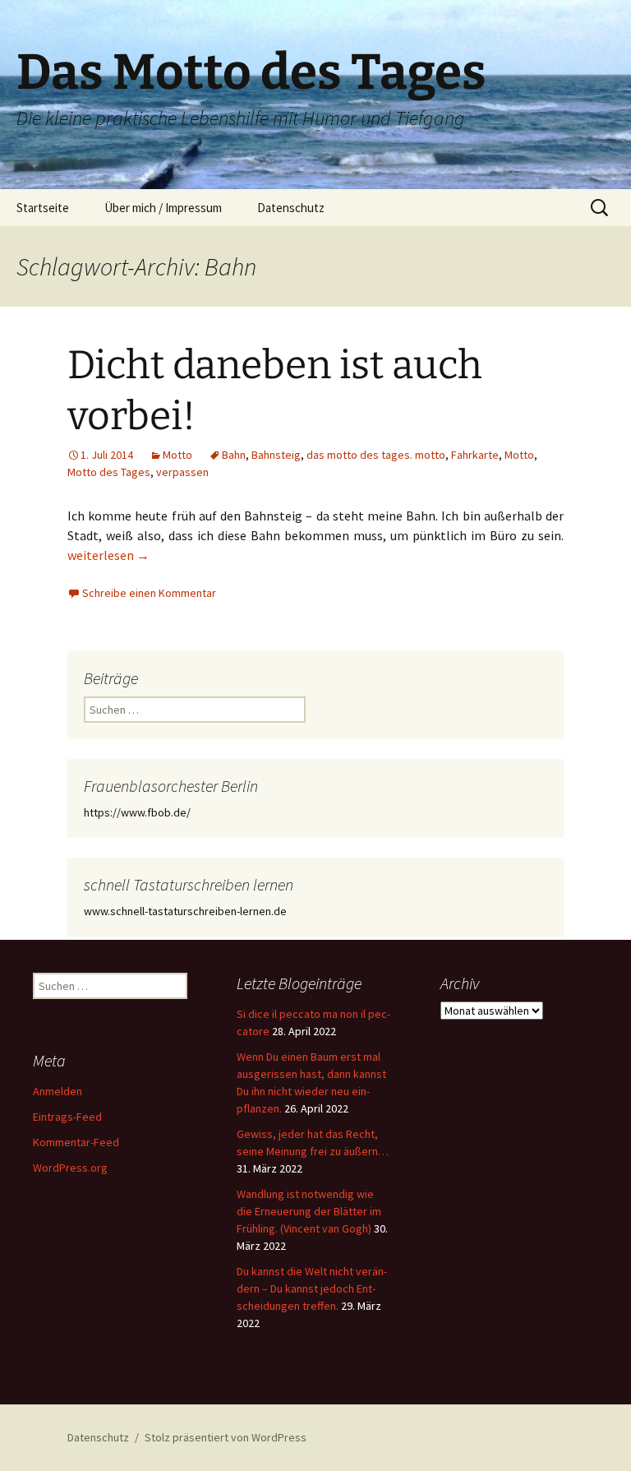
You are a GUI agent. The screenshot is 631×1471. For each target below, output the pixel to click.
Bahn (234, 454)
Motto (177, 454)
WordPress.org (70, 1167)
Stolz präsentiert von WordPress (225, 1437)
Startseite (42, 207)
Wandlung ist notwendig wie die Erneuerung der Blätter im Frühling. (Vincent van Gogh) (309, 1211)
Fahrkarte (475, 454)
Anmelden (57, 1091)
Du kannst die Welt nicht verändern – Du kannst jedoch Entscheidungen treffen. (312, 1288)
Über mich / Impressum (163, 207)
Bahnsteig (276, 454)
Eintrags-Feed (67, 1116)
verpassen (182, 472)
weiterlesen (108, 555)
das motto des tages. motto (375, 454)
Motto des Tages (108, 472)
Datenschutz (291, 207)
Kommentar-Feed (76, 1142)
